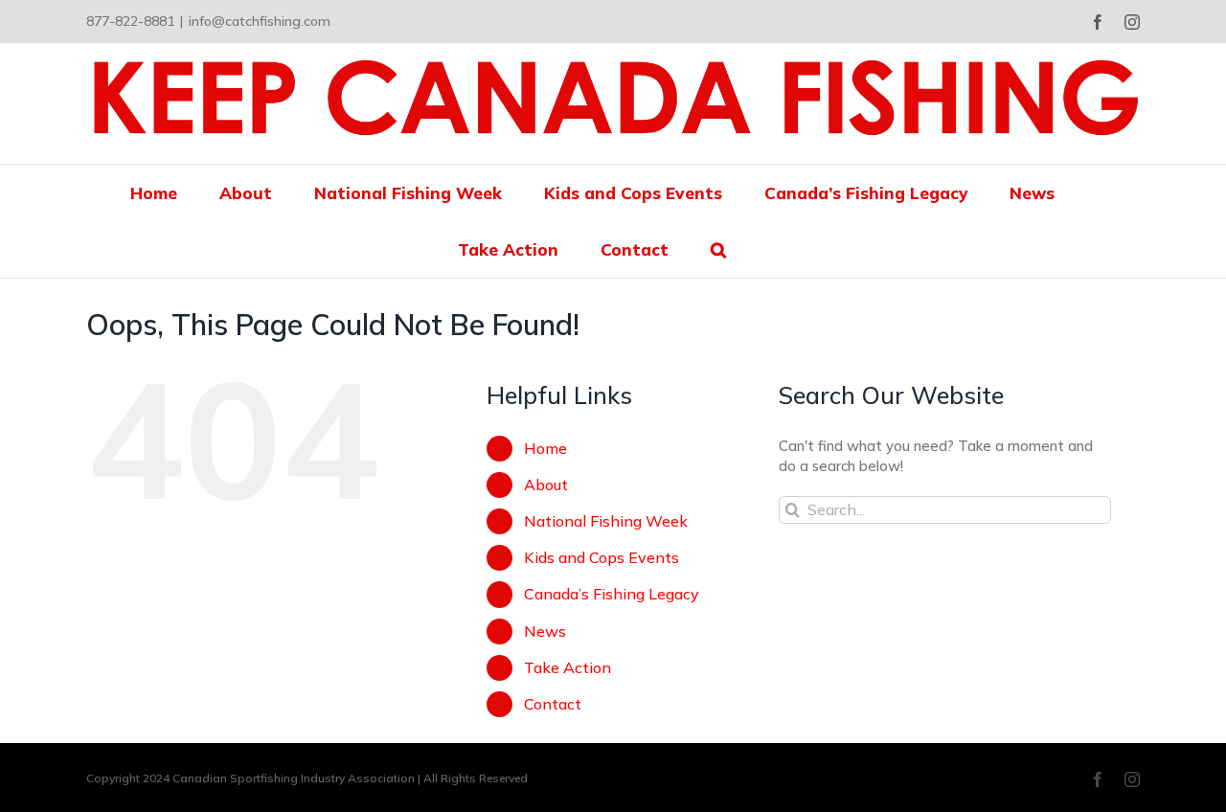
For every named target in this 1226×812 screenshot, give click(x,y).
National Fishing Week (606, 520)
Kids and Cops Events (601, 557)
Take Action (567, 667)
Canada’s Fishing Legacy (611, 593)
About (546, 484)
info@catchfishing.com (259, 21)
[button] (718, 249)
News (545, 631)
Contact (552, 703)
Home (545, 448)
